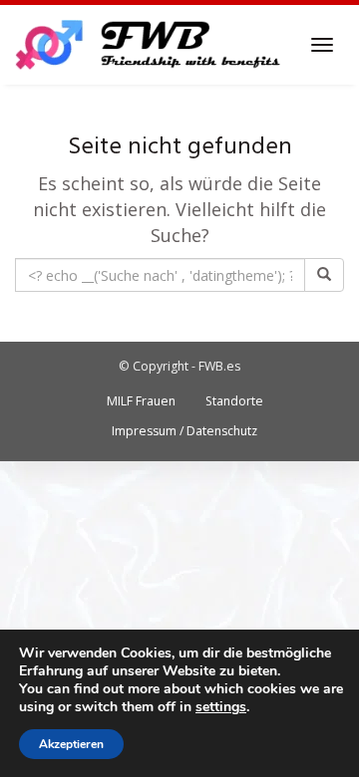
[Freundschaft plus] (150, 45)
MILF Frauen (141, 400)
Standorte (234, 400)
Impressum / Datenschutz (184, 430)
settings (220, 707)
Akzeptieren (71, 744)
